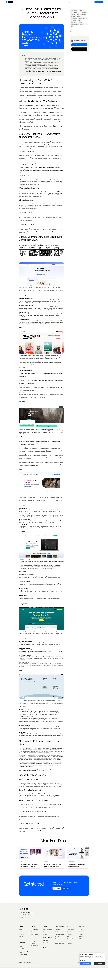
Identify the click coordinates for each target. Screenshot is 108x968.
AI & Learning (81, 10)
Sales (86, 24)
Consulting (45, 949)
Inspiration (79, 20)
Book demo (79, 49)
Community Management (83, 18)
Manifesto (81, 931)
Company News (73, 20)
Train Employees (46, 934)
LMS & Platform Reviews (75, 24)
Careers (81, 934)
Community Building (74, 18)
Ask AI (32, 938)
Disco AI (32, 936)
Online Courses (73, 16)
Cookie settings (99, 963)
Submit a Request (82, 938)
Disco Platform (83, 14)
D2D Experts (57, 929)
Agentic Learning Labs (59, 934)
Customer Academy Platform (22, 946)
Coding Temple (58, 941)
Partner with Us (70, 938)
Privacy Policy (83, 960)
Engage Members (34, 931)
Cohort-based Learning (74, 12)
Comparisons (69, 943)
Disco (20, 287)
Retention (82, 24)
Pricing (68, 1)
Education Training (46, 942)
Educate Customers (47, 931)
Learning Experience (74, 22)
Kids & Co (57, 936)
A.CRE (56, 931)
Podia (20, 700)
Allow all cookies (86, 963)
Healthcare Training (46, 945)
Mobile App (33, 941)
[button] (42, 2)
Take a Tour (21, 936)
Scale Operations (34, 934)
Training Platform (22, 948)
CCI (56, 938)
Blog (68, 936)
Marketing (80, 22)
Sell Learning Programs (47, 929)
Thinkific (21, 497)
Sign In (20, 938)
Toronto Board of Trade (59, 943)
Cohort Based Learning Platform (23, 952)
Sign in (92, 1)
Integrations (33, 943)
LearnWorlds (21, 559)
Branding (78, 16)
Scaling (72, 26)
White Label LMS (34, 945)
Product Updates (70, 931)
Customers (55, 1)
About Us (81, 929)
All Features (33, 948)
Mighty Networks (22, 631)
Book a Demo (47, 830)
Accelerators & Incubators (75, 14)
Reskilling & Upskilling (83, 12)
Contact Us (81, 936)
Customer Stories (70, 929)
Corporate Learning (74, 10)
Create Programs (34, 929)
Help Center (69, 934)
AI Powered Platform (23, 954)
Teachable (21, 429)
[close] (105, 953)
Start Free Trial (98, 1)
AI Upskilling (45, 947)
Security (68, 941)
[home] (20, 2)
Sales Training (45, 940)
